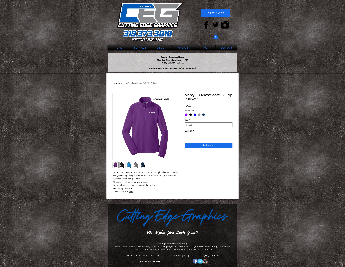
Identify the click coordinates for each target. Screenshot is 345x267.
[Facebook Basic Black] (206, 25)
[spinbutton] (190, 135)
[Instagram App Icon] (205, 261)
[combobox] (208, 125)
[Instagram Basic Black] (225, 25)
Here (130, 188)
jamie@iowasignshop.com (182, 255)
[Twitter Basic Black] (215, 25)
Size (187, 120)
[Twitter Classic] (200, 261)
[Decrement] (186, 135)
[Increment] (195, 135)
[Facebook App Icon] (195, 261)
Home (116, 83)
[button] (215, 36)
